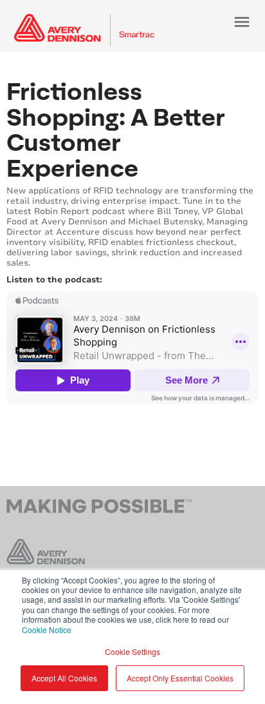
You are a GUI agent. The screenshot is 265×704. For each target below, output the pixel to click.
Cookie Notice (46, 629)
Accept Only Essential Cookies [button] (180, 677)
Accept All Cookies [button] (64, 677)
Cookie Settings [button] (132, 651)
